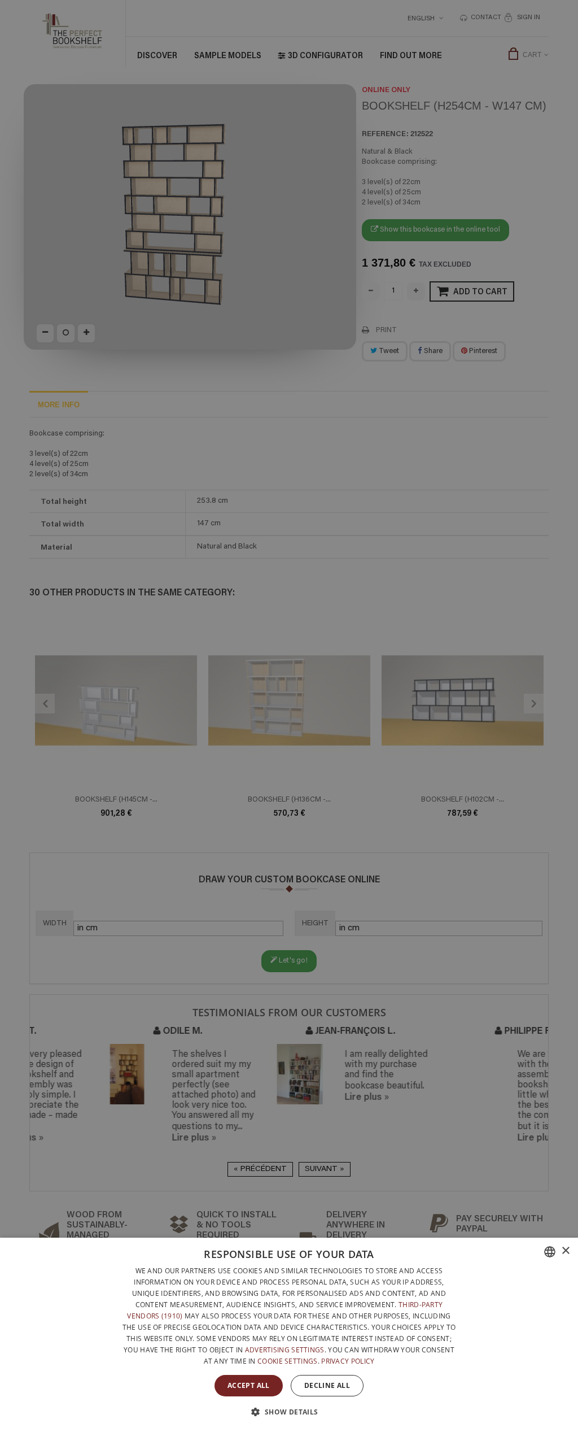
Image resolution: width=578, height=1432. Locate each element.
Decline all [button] (327, 1385)
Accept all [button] (248, 1385)
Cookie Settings (287, 1361)
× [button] (565, 1251)
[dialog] (289, 1335)
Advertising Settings (285, 1350)
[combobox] (549, 1251)
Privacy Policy (347, 1361)
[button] (289, 1411)
